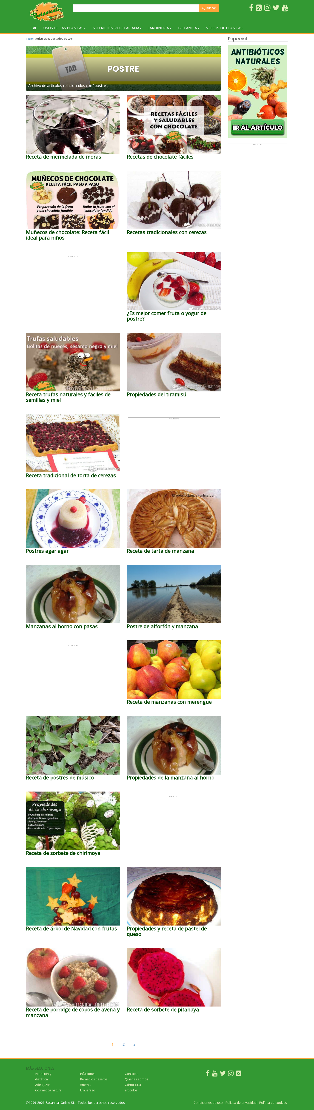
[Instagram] (231, 1074)
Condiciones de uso (208, 1102)
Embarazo (87, 1090)
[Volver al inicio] (34, 28)
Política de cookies (273, 1102)
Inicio (29, 39)
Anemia (85, 1084)
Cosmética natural (48, 1090)
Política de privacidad (241, 1102)
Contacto (132, 1073)
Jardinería (158, 28)
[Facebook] (208, 1074)
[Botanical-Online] (47, 11)
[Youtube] (214, 1074)
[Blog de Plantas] (238, 1074)
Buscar (210, 8)
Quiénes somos (136, 1079)
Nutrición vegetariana (116, 28)
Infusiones (87, 1073)
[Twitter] (223, 1074)
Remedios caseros (94, 1079)
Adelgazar (42, 1084)
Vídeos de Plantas (224, 28)
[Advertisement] (73, 290)
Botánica (187, 28)
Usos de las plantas (63, 28)
